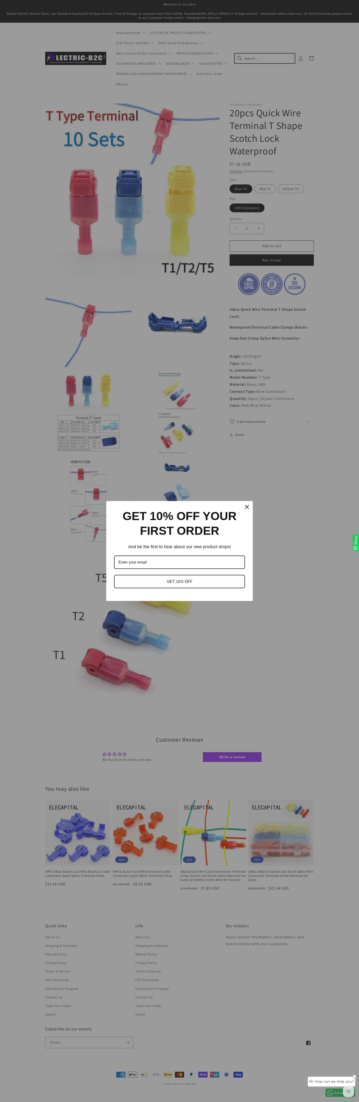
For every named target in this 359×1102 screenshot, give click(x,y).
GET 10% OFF (179, 581)
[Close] (247, 507)
